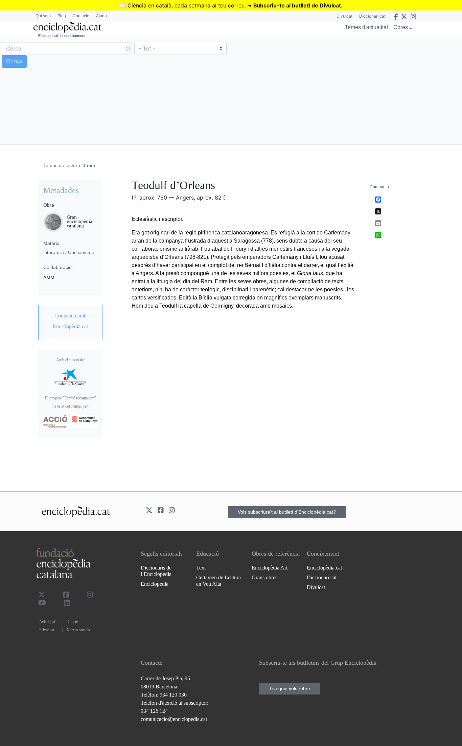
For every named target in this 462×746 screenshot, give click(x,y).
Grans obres (264, 577)
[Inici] (67, 27)
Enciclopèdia (154, 584)
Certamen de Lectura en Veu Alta (218, 581)
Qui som (43, 16)
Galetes (73, 621)
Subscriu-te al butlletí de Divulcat (297, 5)
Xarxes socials (78, 629)
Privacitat (46, 629)
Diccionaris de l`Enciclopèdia (156, 571)
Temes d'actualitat (366, 27)
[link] (70, 321)
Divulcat (344, 16)
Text (201, 568)
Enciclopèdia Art (269, 568)
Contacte (81, 16)
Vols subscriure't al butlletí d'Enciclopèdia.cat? (287, 512)
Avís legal (47, 621)
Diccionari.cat (372, 16)
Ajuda (101, 16)
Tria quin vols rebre (289, 688)
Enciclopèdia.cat (324, 568)
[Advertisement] (345, 91)
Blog (61, 16)
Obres (400, 27)
